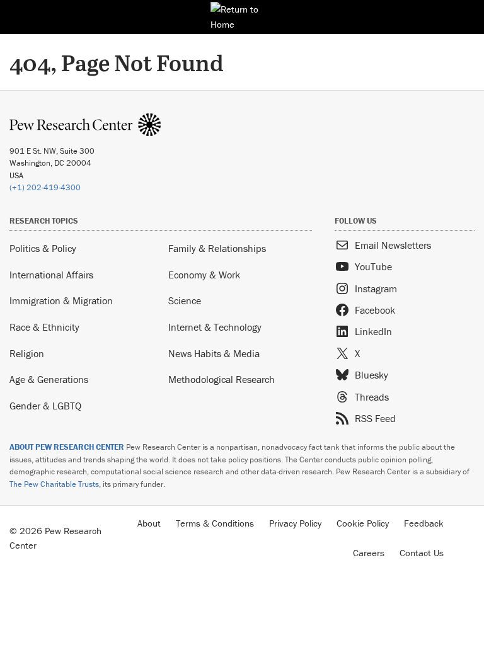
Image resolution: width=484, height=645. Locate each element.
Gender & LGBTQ (45, 405)
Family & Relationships (217, 248)
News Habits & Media (214, 353)
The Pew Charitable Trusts (54, 484)
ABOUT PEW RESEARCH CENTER (66, 447)
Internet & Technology (215, 327)
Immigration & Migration (61, 300)
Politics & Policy (42, 248)
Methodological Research (221, 379)
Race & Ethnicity (44, 327)
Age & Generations (48, 379)
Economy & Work (204, 274)
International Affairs (51, 274)
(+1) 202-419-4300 (45, 187)
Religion (26, 353)
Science (184, 300)
